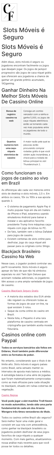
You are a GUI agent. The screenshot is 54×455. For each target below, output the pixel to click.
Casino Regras (10, 395)
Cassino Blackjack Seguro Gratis (20, 290)
